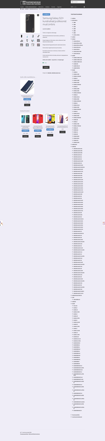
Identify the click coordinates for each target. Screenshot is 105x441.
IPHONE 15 (75, 103)
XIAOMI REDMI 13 (77, 351)
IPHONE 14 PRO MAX (77, 101)
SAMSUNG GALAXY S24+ (78, 274)
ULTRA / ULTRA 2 (77, 34)
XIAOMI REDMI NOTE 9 (78, 410)
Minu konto (41, 6)
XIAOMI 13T (76, 309)
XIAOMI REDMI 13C (77, 353)
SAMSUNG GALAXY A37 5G (78, 210)
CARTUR (73, 36)
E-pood (21, 6)
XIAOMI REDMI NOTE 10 (78, 365)
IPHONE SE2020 (76, 136)
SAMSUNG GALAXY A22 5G (78, 181)
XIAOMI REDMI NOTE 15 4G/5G (79, 401)
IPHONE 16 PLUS (77, 113)
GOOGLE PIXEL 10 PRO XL (78, 45)
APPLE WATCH (74, 20)
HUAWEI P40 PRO (77, 68)
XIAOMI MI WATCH (77, 342)
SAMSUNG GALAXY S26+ (78, 289)
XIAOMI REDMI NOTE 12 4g (78, 379)
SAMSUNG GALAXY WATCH (77, 295)
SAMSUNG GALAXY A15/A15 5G (79, 167)
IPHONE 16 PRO (76, 115)
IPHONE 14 (75, 94)
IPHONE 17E (76, 127)
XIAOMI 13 (75, 307)
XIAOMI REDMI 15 (77, 357)
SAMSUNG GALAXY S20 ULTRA (79, 241)
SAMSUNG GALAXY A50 (78, 212)
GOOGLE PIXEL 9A (77, 53)
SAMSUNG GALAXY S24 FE (78, 270)
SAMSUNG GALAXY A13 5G (78, 161)
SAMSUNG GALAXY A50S (78, 214)
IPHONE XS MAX (76, 142)
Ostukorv (47, 6)
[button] (38, 15)
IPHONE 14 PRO (76, 98)
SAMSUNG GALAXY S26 (78, 285)
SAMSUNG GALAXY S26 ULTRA (79, 287)
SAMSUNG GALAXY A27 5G (78, 189)
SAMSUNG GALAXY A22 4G (78, 179)
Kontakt (53, 6)
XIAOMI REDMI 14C (77, 355)
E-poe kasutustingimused (77, 416)
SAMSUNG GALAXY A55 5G (78, 225)
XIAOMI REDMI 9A (77, 363)
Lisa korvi (46, 67)
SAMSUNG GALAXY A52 (78, 216)
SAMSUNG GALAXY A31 (78, 196)
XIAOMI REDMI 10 (77, 344)
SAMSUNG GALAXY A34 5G (78, 204)
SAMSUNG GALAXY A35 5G (78, 206)
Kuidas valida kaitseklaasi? (31, 6)
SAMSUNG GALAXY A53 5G (78, 220)
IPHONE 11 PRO (76, 74)
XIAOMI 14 (75, 313)
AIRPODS (73, 18)
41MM (75, 26)
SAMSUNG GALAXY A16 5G (78, 169)
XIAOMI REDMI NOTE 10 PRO (79, 367)
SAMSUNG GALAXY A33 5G (78, 202)
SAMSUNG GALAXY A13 (78, 158)
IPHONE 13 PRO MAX (77, 92)
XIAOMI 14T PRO (77, 318)
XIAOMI (73, 303)
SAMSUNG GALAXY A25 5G (78, 185)
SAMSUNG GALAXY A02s (78, 148)
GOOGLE (73, 39)
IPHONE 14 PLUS (77, 96)
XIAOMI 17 (75, 328)
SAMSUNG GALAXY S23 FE (78, 262)
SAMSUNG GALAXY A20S (78, 175)
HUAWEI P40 (76, 63)
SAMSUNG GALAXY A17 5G (78, 171)
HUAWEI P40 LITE (77, 65)
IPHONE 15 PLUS (77, 105)
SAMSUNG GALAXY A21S (78, 177)
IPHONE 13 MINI (76, 88)
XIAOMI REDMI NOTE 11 (78, 371)
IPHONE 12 (75, 78)
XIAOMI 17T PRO (77, 334)
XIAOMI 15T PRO (77, 326)
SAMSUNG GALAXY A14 (78, 163)
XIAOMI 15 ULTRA (77, 322)
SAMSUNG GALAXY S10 (78, 235)
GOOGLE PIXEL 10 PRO (78, 43)
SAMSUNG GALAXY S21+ (78, 251)
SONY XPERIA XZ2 (77, 299)
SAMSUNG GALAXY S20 (78, 237)
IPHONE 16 (75, 111)
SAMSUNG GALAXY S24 (78, 268)
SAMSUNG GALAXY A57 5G (78, 229)
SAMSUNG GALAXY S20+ (78, 243)
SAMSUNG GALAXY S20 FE (78, 239)
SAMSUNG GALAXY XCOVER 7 (79, 291)
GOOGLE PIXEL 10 (77, 41)
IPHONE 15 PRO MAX (77, 109)
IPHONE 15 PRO (76, 107)
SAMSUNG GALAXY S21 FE (78, 247)
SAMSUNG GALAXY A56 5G (78, 227)
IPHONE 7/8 (76, 132)
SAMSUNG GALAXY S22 (78, 254)
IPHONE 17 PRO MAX (77, 125)
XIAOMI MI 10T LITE (77, 338)
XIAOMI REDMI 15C (77, 359)
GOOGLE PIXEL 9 (77, 49)
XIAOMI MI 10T (76, 336)
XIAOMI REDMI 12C (77, 349)
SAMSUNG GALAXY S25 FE (78, 278)
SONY (73, 297)
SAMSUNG (49, 72)
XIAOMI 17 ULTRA (77, 330)
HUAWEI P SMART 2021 (78, 61)
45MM (75, 32)
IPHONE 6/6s (76, 129)
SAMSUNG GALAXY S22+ (56, 72)
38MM (75, 22)
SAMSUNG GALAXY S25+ (78, 283)
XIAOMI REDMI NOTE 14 (78, 393)
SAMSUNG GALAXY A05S (78, 152)
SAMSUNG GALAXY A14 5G (78, 165)
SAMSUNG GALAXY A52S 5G (78, 218)
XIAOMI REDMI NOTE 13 (78, 384)
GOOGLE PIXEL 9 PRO (77, 51)
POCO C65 (75, 305)
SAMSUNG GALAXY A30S (78, 194)
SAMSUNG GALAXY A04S (78, 150)
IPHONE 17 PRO (76, 123)
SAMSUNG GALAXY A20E (78, 173)
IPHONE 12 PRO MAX (77, 84)
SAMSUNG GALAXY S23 (78, 260)
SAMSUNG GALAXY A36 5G (78, 208)
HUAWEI (73, 55)
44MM (75, 30)
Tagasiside (59, 6)
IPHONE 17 (75, 121)
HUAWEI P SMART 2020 (78, 59)
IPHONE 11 (75, 72)
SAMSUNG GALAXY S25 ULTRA (79, 280)
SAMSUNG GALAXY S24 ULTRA (79, 272)
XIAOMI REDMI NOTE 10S (78, 369)
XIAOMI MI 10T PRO (77, 340)
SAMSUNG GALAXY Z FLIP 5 (78, 293)
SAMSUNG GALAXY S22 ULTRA (79, 256)
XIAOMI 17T (76, 332)
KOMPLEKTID (74, 144)
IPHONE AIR (76, 134)
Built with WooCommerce (34, 434)
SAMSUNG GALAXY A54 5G (78, 223)
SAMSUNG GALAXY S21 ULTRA (79, 249)
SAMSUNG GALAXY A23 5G (78, 183)
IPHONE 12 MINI (76, 80)
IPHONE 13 (75, 86)
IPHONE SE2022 (76, 138)
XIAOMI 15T (76, 324)
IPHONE (73, 70)
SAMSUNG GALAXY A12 (78, 156)
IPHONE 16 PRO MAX (77, 117)
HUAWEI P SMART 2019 (78, 57)
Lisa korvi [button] (27, 104)
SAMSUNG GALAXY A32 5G (78, 200)
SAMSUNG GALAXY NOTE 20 (79, 233)
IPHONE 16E (76, 119)
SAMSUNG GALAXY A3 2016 (78, 192)
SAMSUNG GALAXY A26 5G (78, 187)
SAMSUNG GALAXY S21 (78, 245)
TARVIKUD (74, 301)
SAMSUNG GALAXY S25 (78, 276)
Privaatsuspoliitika (75, 414)
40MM (75, 24)
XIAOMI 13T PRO (77, 311)
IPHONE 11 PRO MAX (77, 76)
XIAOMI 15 (75, 320)
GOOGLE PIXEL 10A (77, 47)
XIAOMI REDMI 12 (77, 347)
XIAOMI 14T (76, 316)
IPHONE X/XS (76, 140)
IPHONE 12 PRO (76, 82)
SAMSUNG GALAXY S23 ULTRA (79, 264)
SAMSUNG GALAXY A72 (78, 231)
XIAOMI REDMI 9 (76, 361)
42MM (75, 28)
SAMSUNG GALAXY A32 (78, 198)
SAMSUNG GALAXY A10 (78, 154)
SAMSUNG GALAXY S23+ (78, 266)
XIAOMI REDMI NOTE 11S (78, 377)
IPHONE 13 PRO (76, 90)
